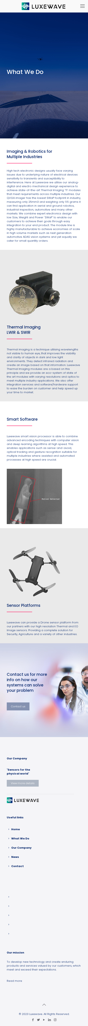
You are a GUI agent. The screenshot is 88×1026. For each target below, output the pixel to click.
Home (15, 829)
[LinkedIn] (49, 1020)
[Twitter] (38, 1020)
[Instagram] (55, 1020)
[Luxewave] (44, 6)
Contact (17, 866)
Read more (14, 981)
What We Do (20, 838)
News (15, 857)
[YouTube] (44, 1020)
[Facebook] (33, 1020)
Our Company (21, 848)
